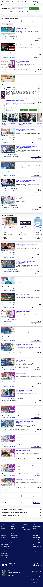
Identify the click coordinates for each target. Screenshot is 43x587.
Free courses (39, 11)
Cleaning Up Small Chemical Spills (23, 311)
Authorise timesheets (37, 530)
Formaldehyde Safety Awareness (23, 450)
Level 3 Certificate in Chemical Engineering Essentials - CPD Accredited (25, 130)
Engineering (4, 15)
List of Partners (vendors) (11, 107)
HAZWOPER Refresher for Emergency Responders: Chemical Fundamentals (27, 360)
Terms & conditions (34, 579)
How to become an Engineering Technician (8, 124)
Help (1, 526)
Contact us (3, 528)
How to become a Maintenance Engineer (25, 124)
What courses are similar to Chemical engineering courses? (14, 512)
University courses (31, 11)
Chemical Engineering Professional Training (25, 44)
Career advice (24, 1)
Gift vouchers (3, 540)
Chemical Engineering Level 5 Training (24, 76)
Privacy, (40, 576)
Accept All (33, 110)
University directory (4, 544)
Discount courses (5, 11)
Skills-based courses (4, 549)
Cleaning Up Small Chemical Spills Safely (24, 344)
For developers (25, 531)
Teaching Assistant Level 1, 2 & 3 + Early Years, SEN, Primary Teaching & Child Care (9, 227)
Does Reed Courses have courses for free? (11, 515)
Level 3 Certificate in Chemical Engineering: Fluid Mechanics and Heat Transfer (26, 245)
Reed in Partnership (36, 537)
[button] (41, 119)
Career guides (3, 551)
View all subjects (4, 531)
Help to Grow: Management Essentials (24, 227)
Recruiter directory (15, 530)
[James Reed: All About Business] (4, 573)
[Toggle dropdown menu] (41, 29)
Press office (24, 533)
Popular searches (14, 533)
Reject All (24, 110)
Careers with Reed (36, 540)
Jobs (12, 1)
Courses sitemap (4, 557)
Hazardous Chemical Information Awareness (25, 328)
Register (35, 1)
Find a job (13, 528)
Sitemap (13, 542)
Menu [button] (2, 4)
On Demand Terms (4, 553)
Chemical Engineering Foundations (23, 294)
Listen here (11, 575)
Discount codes (3, 539)
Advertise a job (14, 540)
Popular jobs (13, 531)
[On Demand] (8, 31)
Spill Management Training (21, 28)
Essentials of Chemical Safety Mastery (24, 390)
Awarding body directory (5, 546)
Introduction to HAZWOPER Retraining (24, 465)
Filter (12, 21)
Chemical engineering (7, 24)
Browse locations (14, 535)
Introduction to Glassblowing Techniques (25, 479)
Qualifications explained (5, 548)
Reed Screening (36, 539)
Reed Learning (35, 535)
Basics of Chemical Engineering (22, 61)
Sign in (40, 1)
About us (23, 527)
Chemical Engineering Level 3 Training (24, 197)
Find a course (6, 8)
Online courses (13, 11)
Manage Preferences (31, 576)
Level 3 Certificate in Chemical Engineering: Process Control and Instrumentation (27, 262)
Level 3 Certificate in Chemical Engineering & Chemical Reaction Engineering (25, 181)
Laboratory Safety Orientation (22, 436)
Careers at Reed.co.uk (26, 529)
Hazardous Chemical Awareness (22, 373)
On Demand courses (22, 11)
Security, (37, 576)
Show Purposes (10, 110)
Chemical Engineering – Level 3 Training (24, 278)
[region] (21, 98)
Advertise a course (4, 555)
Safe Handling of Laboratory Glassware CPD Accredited (25, 422)
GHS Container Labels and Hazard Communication (27, 407)
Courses (17, 1)
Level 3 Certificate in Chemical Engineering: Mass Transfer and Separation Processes (26, 147)
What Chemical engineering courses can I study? (12, 509)
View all (21, 519)
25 (36, 502)
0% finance (3, 542)
